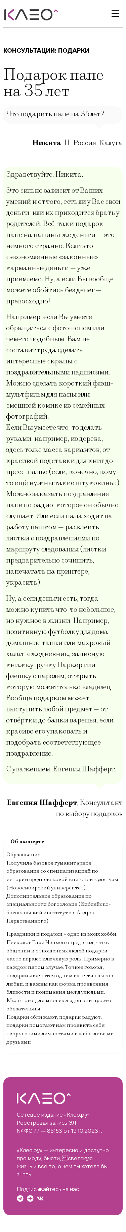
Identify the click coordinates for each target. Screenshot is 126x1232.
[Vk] (40, 1198)
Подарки (73, 50)
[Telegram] (20, 1198)
